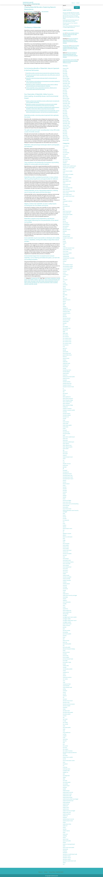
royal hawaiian (66, 685)
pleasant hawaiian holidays (69, 649)
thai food (65, 747)
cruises (64, 283)
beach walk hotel (66, 212)
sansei (64, 692)
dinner (64, 301)
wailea (64, 822)
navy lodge (65, 597)
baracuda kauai (66, 206)
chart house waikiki (67, 253)
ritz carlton (65, 679)
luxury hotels (66, 548)
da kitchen (65, 284)
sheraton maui (66, 702)
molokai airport (66, 583)
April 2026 (65, 75)
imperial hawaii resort (68, 457)
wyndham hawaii (66, 856)
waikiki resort (66, 807)
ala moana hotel (66, 159)
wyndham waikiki (67, 859)
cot (63, 278)
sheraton (65, 699)
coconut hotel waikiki (67, 268)
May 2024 (65, 113)
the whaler (65, 755)
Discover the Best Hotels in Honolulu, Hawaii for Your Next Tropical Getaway (71, 34)
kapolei (64, 497)
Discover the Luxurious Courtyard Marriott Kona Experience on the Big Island (71, 17)
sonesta (64, 715)
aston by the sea (66, 184)
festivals (65, 323)
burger (64, 241)
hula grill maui (66, 432)
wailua (64, 827)
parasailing (65, 632)
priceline (65, 654)
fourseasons (65, 345)
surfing (64, 734)
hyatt (64, 435)
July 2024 (65, 110)
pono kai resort (66, 652)
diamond (65, 298)
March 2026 (65, 76)
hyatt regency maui (67, 445)
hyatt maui (65, 438)
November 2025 (66, 83)
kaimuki (64, 487)
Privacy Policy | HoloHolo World (56, 872)
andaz (64, 169)
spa (63, 717)
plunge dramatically (52, 279)
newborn (65, 600)
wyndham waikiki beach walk (69, 861)
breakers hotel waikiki (68, 238)
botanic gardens (66, 234)
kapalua (64, 495)
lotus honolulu (66, 543)
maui (64, 557)
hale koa (65, 356)
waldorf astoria (66, 830)
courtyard (65, 279)
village (64, 777)
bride (64, 239)
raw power (33, 281)
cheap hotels (66, 254)
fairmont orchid (66, 319)
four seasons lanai (67, 340)
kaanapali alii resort (67, 473)
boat (64, 233)
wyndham (65, 852)
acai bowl (65, 151)
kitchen (64, 516)
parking (64, 635)
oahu (64, 605)
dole (64, 304)
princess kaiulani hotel (68, 659)
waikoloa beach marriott (68, 819)
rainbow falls (66, 665)
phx (63, 645)
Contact (77, 2)
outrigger (65, 615)
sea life (64, 694)
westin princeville (67, 840)
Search (64, 5)
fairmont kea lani (67, 318)
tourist (64, 759)
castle (64, 246)
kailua (64, 485)
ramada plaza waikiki (67, 669)
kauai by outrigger (67, 500)
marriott (65, 555)
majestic (36, 279)
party (64, 637)
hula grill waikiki (66, 433)
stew (64, 730)
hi (63, 388)
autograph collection (67, 201)
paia (64, 628)
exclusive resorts (66, 313)
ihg (63, 450)
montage (65, 587)
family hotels (66, 321)
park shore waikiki (67, 633)
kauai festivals (66, 505)
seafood (65, 695)
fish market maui (67, 328)
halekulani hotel (66, 363)
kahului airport (66, 483)
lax (63, 531)
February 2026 (66, 78)
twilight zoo (65, 772)
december (65, 294)
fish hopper (65, 326)
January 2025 (66, 100)
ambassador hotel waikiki (68, 167)
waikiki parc (65, 805)
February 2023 (66, 138)
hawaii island (66, 373)
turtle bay (65, 767)
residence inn (66, 672)
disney (64, 303)
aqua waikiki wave (67, 181)
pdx (63, 639)
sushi (64, 737)
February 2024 (66, 118)
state (64, 725)
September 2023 (66, 127)
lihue (64, 538)
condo (64, 273)
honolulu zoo (66, 416)
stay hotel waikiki (67, 727)
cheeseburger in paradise (68, 258)
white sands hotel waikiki (68, 847)
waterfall (26, 284)
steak (64, 729)
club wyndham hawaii (68, 264)
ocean (64, 607)
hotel (64, 420)
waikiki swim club (67, 812)
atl (63, 197)
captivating (53, 278)
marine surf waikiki (67, 553)
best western (66, 226)
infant (64, 458)
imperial (65, 455)
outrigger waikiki (67, 618)
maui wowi (65, 568)
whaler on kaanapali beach (69, 844)
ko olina (64, 518)
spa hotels (65, 719)
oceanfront (65, 608)
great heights (31, 279)
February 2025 (66, 98)
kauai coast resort (67, 502)
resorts (64, 675)
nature (46, 279)
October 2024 (66, 105)
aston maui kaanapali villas (69, 191)
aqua (64, 172)
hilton (64, 395)
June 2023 (65, 132)
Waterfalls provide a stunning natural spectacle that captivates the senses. (43, 73)
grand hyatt (65, 351)
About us (73, 2)
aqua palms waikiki (67, 177)
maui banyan (66, 558)
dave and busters (67, 289)
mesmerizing (41, 279)
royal (64, 682)
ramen (64, 670)
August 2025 (65, 88)
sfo (63, 697)
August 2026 (65, 68)
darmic (64, 288)
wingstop (65, 851)
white (64, 845)
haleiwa (64, 360)
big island (65, 228)
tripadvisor (65, 764)
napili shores (66, 593)
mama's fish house (67, 550)
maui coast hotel (66, 563)
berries (64, 221)
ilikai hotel (65, 452)
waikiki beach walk (67, 795)
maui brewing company (68, 562)
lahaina (64, 526)
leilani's (64, 535)
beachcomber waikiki (67, 214)
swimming (65, 739)
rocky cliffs (38, 281)
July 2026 (65, 70)
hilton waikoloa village (68, 405)
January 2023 (66, 140)
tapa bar (65, 741)
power (28, 281)
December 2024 (66, 101)
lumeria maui (66, 547)
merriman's (65, 570)
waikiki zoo (65, 815)
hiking (64, 390)
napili (64, 592)
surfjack (64, 735)
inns (64, 462)
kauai (64, 498)
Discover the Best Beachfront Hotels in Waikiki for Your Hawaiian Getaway (71, 13)
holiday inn (65, 406)
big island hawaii (66, 229)
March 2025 (65, 96)
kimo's (64, 515)
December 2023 (66, 122)
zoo (63, 864)
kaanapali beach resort (68, 478)
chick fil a (65, 259)
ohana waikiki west (67, 612)
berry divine (65, 223)
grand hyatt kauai (67, 353)
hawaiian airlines (66, 381)
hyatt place (65, 440)
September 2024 (66, 106)
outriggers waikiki (67, 622)
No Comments (45, 11)
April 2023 (65, 135)
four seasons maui (67, 341)
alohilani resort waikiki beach (69, 166)
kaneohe (65, 492)
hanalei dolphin (66, 371)
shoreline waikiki (66, 714)
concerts (65, 271)
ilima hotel (65, 453)
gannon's (65, 348)
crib (64, 281)
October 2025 (66, 85)
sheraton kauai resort (68, 700)
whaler (64, 842)
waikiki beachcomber (67, 797)
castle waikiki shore (67, 249)
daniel (64, 286)
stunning (29, 282)
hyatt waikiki (65, 448)
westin (64, 837)
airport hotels (66, 157)
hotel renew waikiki (67, 425)
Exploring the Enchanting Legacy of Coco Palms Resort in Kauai (71, 20)
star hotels (65, 722)
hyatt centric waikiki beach (69, 437)
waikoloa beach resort (68, 820)
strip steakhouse (66, 732)
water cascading (54, 282)
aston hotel (65, 186)
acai (64, 147)
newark (64, 598)
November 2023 (66, 123)
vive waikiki (65, 784)
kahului (64, 482)
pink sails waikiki (66, 647)
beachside (65, 218)
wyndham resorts (67, 857)
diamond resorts (66, 299)
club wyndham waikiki (68, 266)
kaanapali (65, 470)
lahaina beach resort (67, 528)
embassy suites (66, 311)
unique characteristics (45, 282)
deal (64, 293)
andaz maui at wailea (67, 171)
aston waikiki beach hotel (68, 196)
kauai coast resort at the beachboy (71, 503)
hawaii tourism (66, 378)
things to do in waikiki (68, 757)
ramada (64, 667)
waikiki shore (66, 809)
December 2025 (66, 81)
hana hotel (65, 366)
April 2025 (65, 95)
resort (64, 674)
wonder (35, 284)
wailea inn (65, 825)
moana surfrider (66, 578)
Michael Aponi (66, 45)
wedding (65, 835)
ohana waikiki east (67, 610)
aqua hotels (65, 176)
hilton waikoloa (66, 403)
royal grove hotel (67, 684)
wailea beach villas (67, 824)
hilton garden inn (67, 396)
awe (46, 278)
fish (63, 325)
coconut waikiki (66, 269)
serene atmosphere (49, 281)
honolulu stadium (67, 415)
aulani (64, 199)
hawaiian (65, 380)
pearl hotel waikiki (67, 644)
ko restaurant (66, 520)
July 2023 (65, 130)
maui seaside (66, 565)
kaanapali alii (66, 472)
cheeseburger (66, 256)
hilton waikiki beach (67, 401)
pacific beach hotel (67, 623)
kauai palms (65, 507)
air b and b (65, 154)
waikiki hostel (66, 804)
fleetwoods (65, 330)
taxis (64, 742)
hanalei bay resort (67, 370)
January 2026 (66, 80)
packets (64, 627)
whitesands (65, 849)
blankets (65, 231)
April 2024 (65, 115)
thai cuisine (65, 746)
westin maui (65, 839)
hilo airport (65, 393)
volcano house (66, 785)
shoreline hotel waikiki (68, 712)
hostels (64, 418)
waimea (64, 829)
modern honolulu (67, 580)
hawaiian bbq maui (67, 383)
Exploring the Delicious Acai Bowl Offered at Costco (70, 62)
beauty (48, 278)
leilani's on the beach (67, 537)
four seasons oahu (67, 343)
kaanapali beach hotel (68, 477)
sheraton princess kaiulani (69, 704)
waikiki (64, 789)
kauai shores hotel (67, 508)
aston (64, 182)
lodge (64, 540)
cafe (64, 244)
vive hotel (65, 780)
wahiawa (65, 787)
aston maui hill (66, 189)
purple (64, 664)
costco (64, 276)
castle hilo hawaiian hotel (68, 248)
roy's (64, 680)
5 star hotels (65, 146)
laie (63, 530)
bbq (64, 209)
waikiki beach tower (67, 794)
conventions (65, 274)
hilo (63, 391)
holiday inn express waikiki (69, 410)
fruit (64, 346)
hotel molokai (66, 421)
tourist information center (69, 760)
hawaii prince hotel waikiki (69, 376)
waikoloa (65, 817)
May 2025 (65, 93)
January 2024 (66, 120)
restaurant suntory (67, 677)
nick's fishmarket (67, 602)
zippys (64, 862)
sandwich (65, 690)
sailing (64, 689)
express (64, 314)
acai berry (65, 149)
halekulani (65, 361)
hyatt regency (66, 443)
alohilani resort (66, 164)
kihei (64, 513)
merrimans (65, 572)
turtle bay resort (66, 769)
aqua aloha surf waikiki (68, 174)
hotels (64, 428)
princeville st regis (67, 662)
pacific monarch (66, 625)
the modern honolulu (67, 751)
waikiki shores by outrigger (69, 810)
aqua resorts (66, 179)
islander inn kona (67, 463)
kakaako (65, 488)
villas (64, 779)
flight (64, 331)
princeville (65, 660)
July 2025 (65, 90)
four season (65, 335)
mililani (64, 573)
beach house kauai (67, 211)
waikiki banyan (66, 790)
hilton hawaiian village (68, 400)
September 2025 (66, 86)
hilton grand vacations (68, 398)
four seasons (66, 336)
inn (63, 460)
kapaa (64, 493)
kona (64, 523)
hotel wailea (65, 427)
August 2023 (65, 128)
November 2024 (66, 103)
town (64, 762)
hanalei (64, 368)
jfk (63, 468)
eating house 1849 (67, 309)
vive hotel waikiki (66, 782)
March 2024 (65, 117)
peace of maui (66, 640)
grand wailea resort (67, 355)
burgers (64, 243)
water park (65, 834)
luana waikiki (66, 545)
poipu (64, 650)
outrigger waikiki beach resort (70, 620)
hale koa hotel (66, 358)
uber (64, 774)
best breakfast (66, 224)
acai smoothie (66, 152)
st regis (64, 720)
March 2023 (65, 137)
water (64, 832)
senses (42, 281)
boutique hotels (66, 236)
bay (63, 207)
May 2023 (65, 133)
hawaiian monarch (67, 385)
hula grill (65, 430)
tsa (63, 765)
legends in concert (67, 533)
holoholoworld (29, 11)
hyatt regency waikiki (67, 447)
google (64, 350)
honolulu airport (66, 413)
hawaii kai (65, 375)
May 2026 (65, 73)
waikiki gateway (66, 802)
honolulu (65, 411)
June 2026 (65, 71)
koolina (64, 525)
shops (64, 709)
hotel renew (65, 423)
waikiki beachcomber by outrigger (70, 799)
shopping (65, 707)
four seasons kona (67, 338)
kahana (64, 480)
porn (64, 33)
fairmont (65, 316)
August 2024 (65, 108)
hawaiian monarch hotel (68, 386)
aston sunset (66, 192)
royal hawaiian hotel (67, 687)
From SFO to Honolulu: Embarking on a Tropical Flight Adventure (71, 26)
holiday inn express (67, 408)
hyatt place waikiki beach (68, 442)
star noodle (65, 724)
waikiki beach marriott (68, 792)
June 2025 (65, 91)
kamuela (65, 490)
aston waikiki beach (67, 194)
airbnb (64, 156)
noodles (64, 603)
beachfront (65, 216)
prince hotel (65, 655)
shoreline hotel (66, 710)
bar (63, 202)
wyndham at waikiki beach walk (70, 854)
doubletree (65, 308)
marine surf (65, 552)
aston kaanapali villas (67, 187)
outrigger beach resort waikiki (70, 617)
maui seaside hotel (67, 567)
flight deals (65, 333)
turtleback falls (66, 770)
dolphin (64, 306)
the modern (65, 749)
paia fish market (66, 630)
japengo (65, 467)
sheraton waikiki (66, 705)
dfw (64, 296)
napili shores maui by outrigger (70, 595)
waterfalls (31, 284)
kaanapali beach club (67, 475)
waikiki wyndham (67, 814)
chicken (64, 261)
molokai (64, 582)
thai (64, 744)
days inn (65, 291)
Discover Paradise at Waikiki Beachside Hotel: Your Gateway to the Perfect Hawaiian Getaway (70, 41)
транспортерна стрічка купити (70, 59)
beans (64, 219)
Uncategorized (34, 278)
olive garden (65, 613)
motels (64, 590)
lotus (64, 542)
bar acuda (65, 204)
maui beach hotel (67, 560)
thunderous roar (35, 282)
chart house (65, 251)
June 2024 (65, 112)
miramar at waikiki (67, 577)
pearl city (65, 642)
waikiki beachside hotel (68, 800)
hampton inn (66, 365)
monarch (65, 585)
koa (63, 521)
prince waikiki (66, 657)
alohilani (65, 162)
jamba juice (65, 465)
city (63, 263)
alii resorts (65, 161)
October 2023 (66, 125)
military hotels (66, 575)
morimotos (65, 588)
